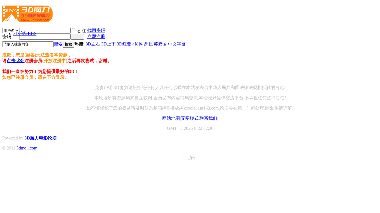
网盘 (143, 44)
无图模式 (190, 118)
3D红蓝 (124, 44)
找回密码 (96, 30)
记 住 (81, 30)
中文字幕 (177, 44)
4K (135, 44)
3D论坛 (24, 33)
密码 (6, 36)
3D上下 (108, 44)
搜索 (58, 44)
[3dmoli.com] (27, 20)
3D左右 (93, 44)
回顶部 (190, 157)
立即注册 (96, 36)
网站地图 (171, 118)
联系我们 (208, 118)
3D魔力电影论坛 (40, 138)
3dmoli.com (26, 148)
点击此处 (15, 60)
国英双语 (158, 44)
